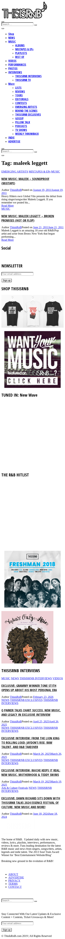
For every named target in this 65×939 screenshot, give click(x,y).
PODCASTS (21, 126)
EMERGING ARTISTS (26, 107)
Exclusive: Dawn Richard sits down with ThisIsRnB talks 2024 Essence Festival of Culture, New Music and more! (30, 802)
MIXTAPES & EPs (24, 49)
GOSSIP (19, 118)
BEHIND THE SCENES (26, 111)
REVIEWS (20, 91)
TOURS (19, 95)
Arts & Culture (9, 787)
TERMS (13, 883)
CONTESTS (21, 103)
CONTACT (15, 886)
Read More (7, 205)
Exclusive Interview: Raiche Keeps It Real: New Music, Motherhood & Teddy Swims (30, 772)
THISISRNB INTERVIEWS (28, 76)
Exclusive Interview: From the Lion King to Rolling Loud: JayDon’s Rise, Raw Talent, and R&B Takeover (30, 742)
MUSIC (12, 41)
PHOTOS (13, 68)
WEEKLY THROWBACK (27, 134)
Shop (11, 34)
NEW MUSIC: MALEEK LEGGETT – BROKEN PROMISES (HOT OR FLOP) (27, 218)
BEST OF (19, 57)
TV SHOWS (21, 130)
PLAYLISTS (21, 53)
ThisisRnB (16, 189)
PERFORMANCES (17, 65)
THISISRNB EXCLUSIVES (28, 114)
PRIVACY (14, 880)
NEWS (11, 38)
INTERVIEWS (15, 72)
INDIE (11, 138)
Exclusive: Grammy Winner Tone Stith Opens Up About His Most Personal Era (29, 687)
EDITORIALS (21, 99)
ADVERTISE (14, 141)
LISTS (18, 88)
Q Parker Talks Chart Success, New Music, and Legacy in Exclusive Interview (31, 712)
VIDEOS (12, 61)
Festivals (23, 787)
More (11, 84)
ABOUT (13, 874)
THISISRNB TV (23, 80)
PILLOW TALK (22, 122)
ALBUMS (20, 45)
